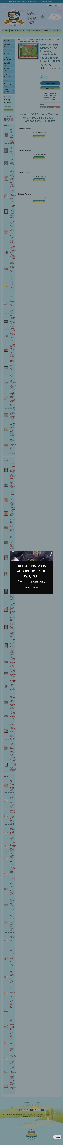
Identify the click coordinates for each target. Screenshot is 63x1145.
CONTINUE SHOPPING (31, 587)
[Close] (51, 553)
